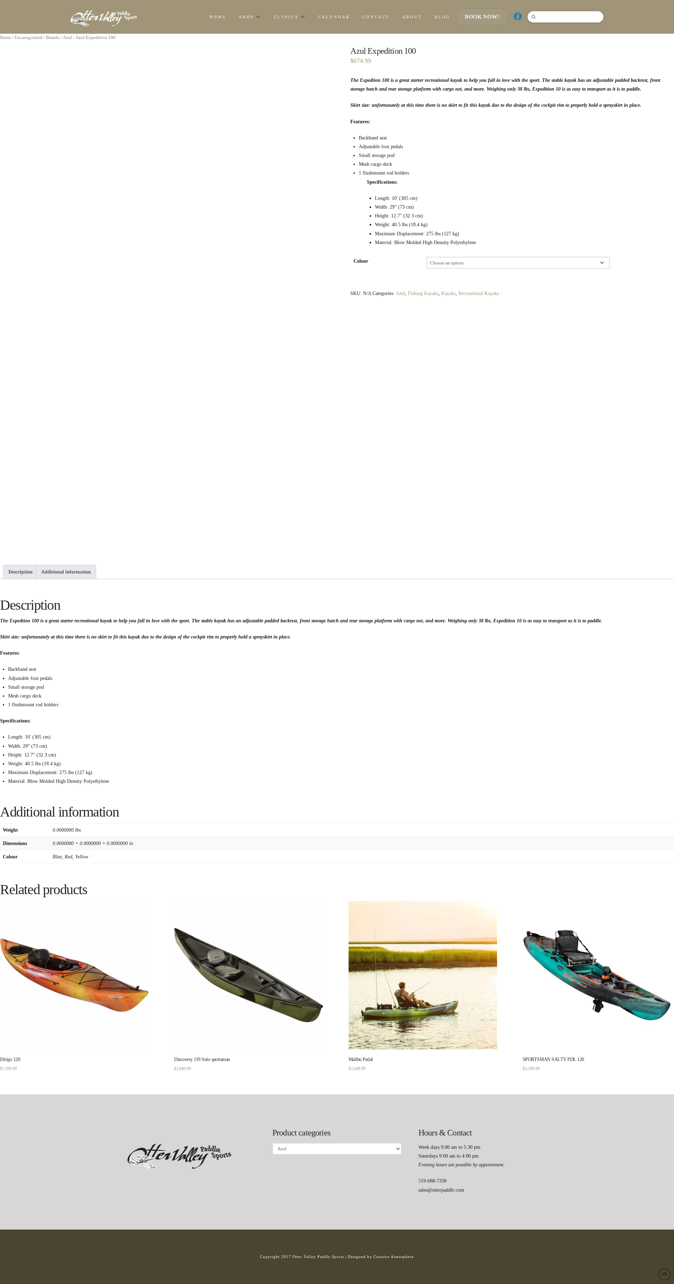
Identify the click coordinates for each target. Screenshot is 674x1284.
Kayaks (448, 293)
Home (5, 37)
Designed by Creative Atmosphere (381, 1256)
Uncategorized (28, 37)
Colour (360, 261)
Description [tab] (20, 572)
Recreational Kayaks (478, 293)
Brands (52, 37)
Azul (67, 37)
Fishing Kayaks (423, 293)
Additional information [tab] (66, 572)
